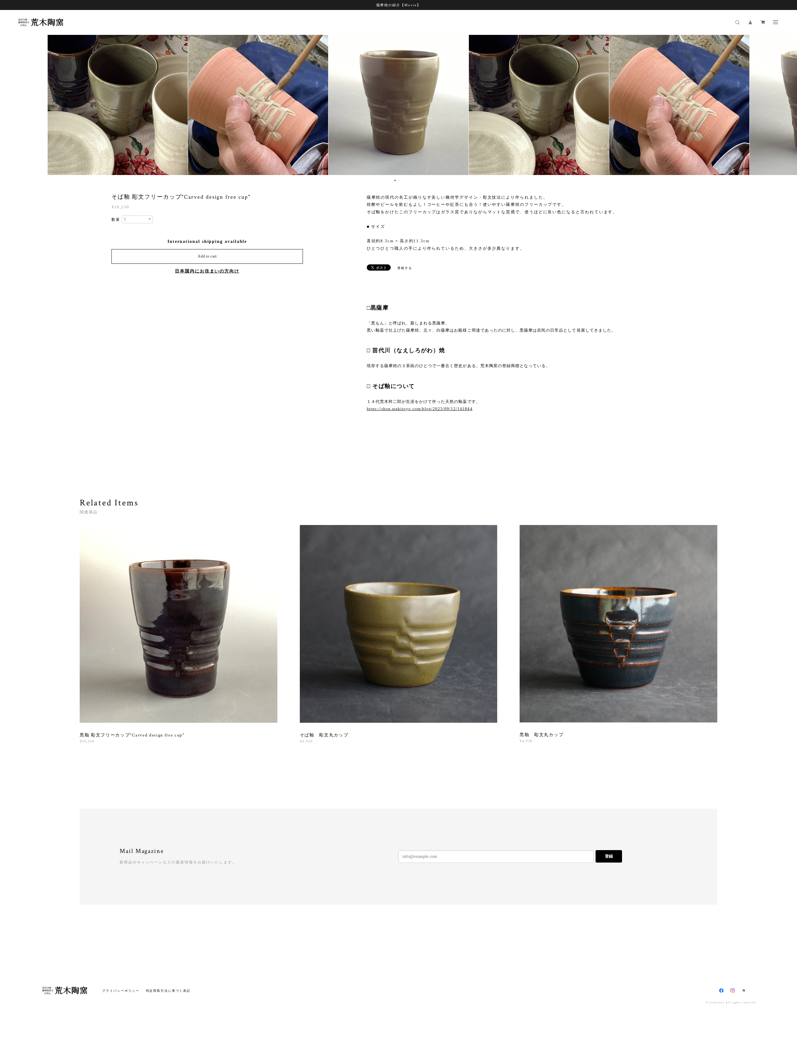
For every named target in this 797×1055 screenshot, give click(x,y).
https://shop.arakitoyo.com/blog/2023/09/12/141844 (420, 408)
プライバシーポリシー (120, 990)
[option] (398, 105)
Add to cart (207, 256)
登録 (609, 856)
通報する (404, 268)
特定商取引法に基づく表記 (168, 990)
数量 (115, 219)
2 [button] (399, 180)
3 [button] (403, 180)
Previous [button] (9, 105)
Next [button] (788, 105)
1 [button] (395, 180)
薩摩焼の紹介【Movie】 (398, 5)
